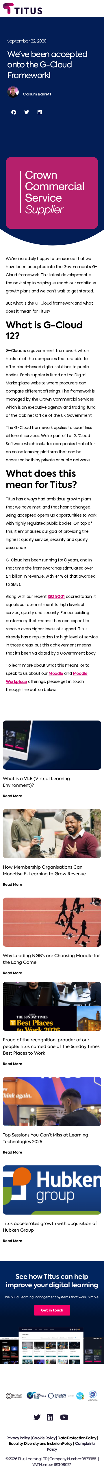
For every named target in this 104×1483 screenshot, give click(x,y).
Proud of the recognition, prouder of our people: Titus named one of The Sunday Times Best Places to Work (51, 1046)
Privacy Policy (18, 1438)
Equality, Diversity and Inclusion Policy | (42, 1443)
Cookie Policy (43, 1438)
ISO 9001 (56, 596)
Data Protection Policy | (77, 1438)
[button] (13, 112)
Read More (12, 795)
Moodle (56, 673)
